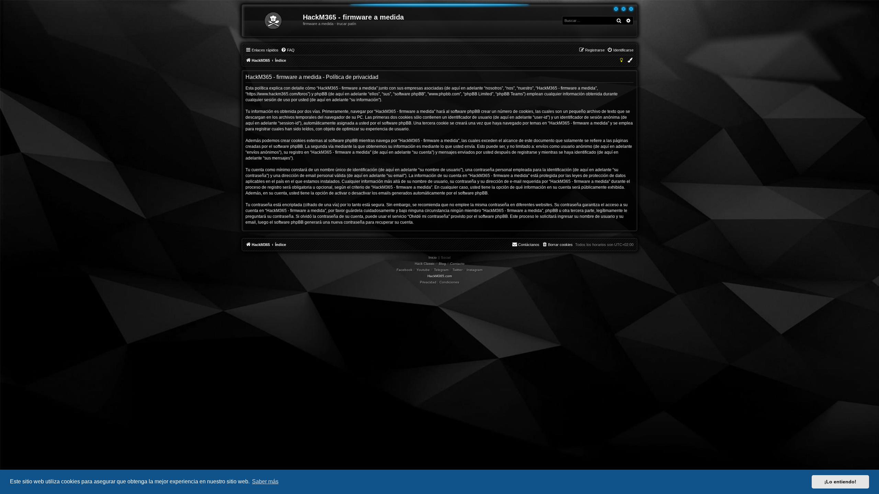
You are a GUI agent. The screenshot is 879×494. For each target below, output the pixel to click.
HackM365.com (439, 276)
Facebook (404, 270)
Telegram (441, 270)
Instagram (474, 270)
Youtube (423, 270)
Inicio (433, 257)
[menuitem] (288, 50)
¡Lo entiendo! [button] (840, 481)
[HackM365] (272, 21)
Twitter (458, 270)
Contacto (457, 264)
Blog (442, 264)
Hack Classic (425, 264)
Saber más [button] (265, 481)
